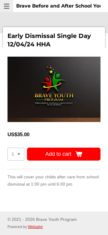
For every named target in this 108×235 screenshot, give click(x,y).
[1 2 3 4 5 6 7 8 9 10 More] (16, 154)
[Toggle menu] (6, 6)
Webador (35, 227)
